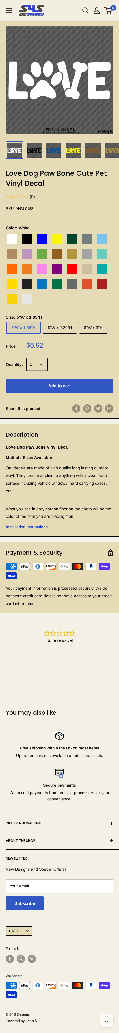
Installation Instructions (27, 526)
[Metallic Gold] (72, 254)
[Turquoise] (102, 269)
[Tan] (87, 269)
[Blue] (42, 239)
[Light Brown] (12, 254)
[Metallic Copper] (57, 254)
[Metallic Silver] (87, 254)
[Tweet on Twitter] (98, 408)
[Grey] (87, 239)
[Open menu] (9, 10)
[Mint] (102, 254)
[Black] (27, 239)
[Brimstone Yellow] (57, 239)
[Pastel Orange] (27, 269)
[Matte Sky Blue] (42, 284)
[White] (12, 239)
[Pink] (42, 269)
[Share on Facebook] (76, 408)
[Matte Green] (57, 284)
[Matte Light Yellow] (12, 299)
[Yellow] (12, 284)
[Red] (72, 269)
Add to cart (59, 385)
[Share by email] (109, 408)
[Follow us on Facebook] (10, 959)
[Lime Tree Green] (42, 254)
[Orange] (12, 269)
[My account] (97, 10)
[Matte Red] (102, 284)
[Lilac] (27, 254)
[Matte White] (27, 299)
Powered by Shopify (21, 1021)
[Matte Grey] (72, 284)
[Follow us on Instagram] (21, 959)
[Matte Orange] (87, 284)
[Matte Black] (27, 284)
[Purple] (57, 269)
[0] (108, 10)
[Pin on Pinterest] (87, 408)
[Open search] (85, 10)
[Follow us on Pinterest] (32, 959)
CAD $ (14, 931)
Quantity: (14, 364)
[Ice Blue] (102, 239)
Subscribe (24, 903)
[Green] (72, 239)
